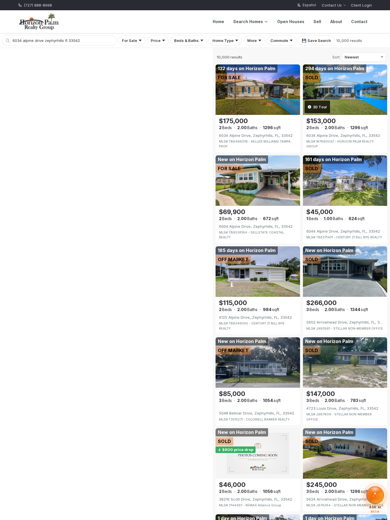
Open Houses (290, 21)
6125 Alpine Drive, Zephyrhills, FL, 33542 (255, 317)
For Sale (129, 40)
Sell (317, 21)
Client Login (361, 5)
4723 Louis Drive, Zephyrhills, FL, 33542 (342, 408)
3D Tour (320, 107)
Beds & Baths (186, 40)
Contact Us (332, 5)
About (336, 21)
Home (218, 21)
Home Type (223, 40)
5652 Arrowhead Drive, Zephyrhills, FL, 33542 (345, 322)
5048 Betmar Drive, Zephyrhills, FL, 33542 (256, 413)
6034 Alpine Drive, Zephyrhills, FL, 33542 (256, 135)
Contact (359, 21)
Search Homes (248, 21)
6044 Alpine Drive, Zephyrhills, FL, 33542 (343, 231)
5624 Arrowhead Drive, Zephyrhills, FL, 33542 (345, 499)
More (252, 40)
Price (155, 40)
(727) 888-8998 (38, 5)
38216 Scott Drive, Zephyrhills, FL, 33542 (255, 499)
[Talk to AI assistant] (375, 494)
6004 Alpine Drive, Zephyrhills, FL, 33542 (256, 226)
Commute (279, 40)
